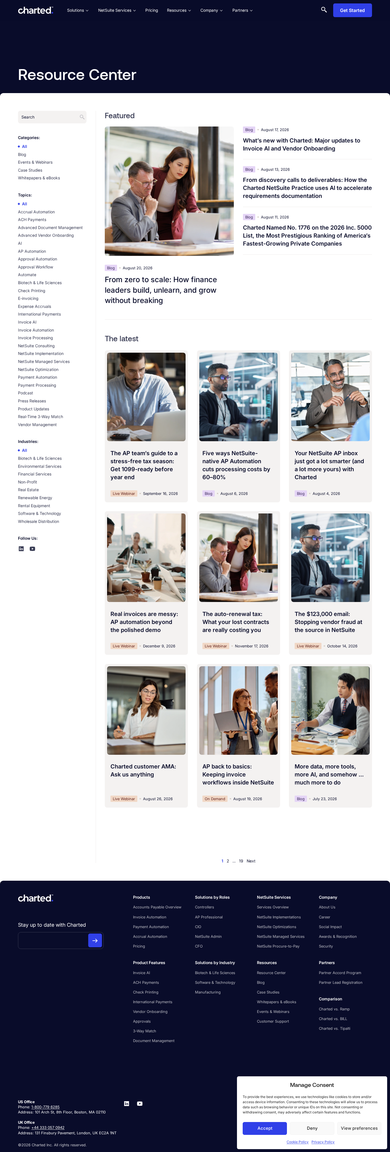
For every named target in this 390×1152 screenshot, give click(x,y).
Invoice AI (141, 972)
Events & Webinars (273, 1011)
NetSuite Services (114, 10)
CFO (199, 946)
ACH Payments (146, 982)
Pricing (151, 10)
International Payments (152, 1002)
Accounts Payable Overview (157, 907)
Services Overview (273, 907)
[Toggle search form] (324, 10)
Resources (176, 10)
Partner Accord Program (340, 972)
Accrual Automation (150, 936)
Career (324, 917)
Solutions (75, 10)
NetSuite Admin (208, 936)
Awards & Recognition (338, 936)
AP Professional (209, 917)
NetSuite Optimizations (276, 926)
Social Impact (330, 926)
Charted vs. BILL (333, 1018)
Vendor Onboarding (150, 1011)
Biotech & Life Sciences (215, 972)
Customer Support (273, 1021)
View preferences (359, 1128)
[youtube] (139, 1117)
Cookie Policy (298, 1142)
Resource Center (271, 972)
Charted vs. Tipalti (334, 1028)
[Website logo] (35, 10)
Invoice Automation (149, 917)
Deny (312, 1128)
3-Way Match (144, 1031)
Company (209, 10)
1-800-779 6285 (45, 1107)
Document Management (153, 1040)
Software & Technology (215, 982)
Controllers (204, 907)
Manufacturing (208, 992)
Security (326, 946)
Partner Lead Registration (341, 982)
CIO (198, 926)
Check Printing (145, 992)
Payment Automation (151, 926)
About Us (327, 907)
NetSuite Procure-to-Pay (278, 946)
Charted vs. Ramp (334, 1009)
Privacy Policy (323, 1142)
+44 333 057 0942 (48, 1127)
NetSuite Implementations (279, 917)
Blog (261, 982)
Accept (265, 1128)
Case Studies (268, 992)
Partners (240, 10)
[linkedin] (126, 1117)
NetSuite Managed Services (281, 936)
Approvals (142, 1021)
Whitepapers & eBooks (276, 1002)
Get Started (352, 10)
